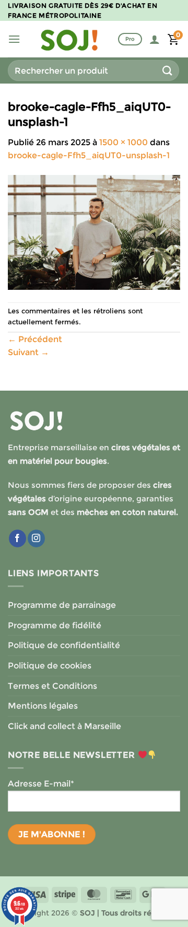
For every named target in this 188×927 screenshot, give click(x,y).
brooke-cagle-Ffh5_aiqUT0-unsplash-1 (89, 155)
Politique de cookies (49, 666)
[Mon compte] (154, 39)
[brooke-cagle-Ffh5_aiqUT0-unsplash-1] (94, 232)
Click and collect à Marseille (64, 726)
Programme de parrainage (62, 605)
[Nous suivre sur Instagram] (36, 538)
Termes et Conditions (52, 686)
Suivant (28, 352)
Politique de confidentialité (64, 645)
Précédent (35, 339)
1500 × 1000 (123, 142)
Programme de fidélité (54, 625)
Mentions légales (43, 706)
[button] (14, 39)
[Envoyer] (167, 70)
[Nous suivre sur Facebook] (17, 538)
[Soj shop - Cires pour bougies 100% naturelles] (69, 39)
